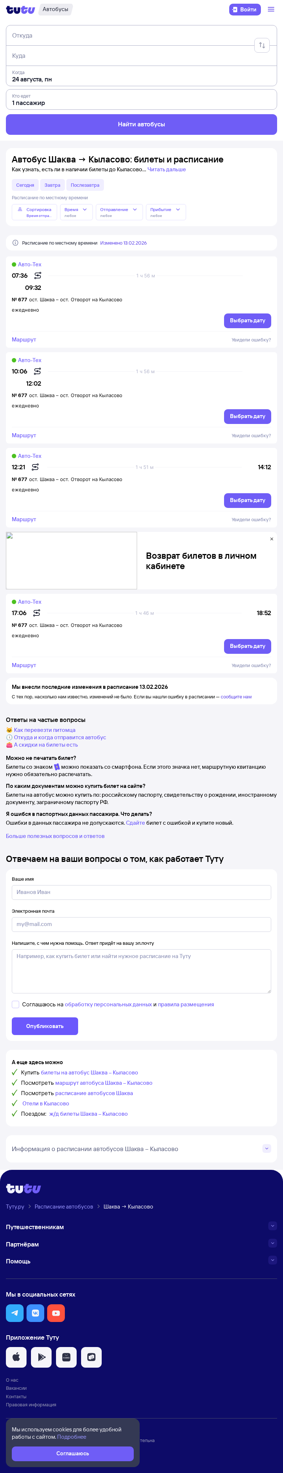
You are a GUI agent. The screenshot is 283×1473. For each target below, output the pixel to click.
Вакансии (16, 1388)
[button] (15, 1313)
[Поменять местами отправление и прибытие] (262, 45)
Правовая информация (31, 1404)
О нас (12, 1380)
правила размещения (186, 1004)
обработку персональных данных (108, 1004)
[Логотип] (20, 9)
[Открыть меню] (272, 9)
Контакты (16, 1396)
